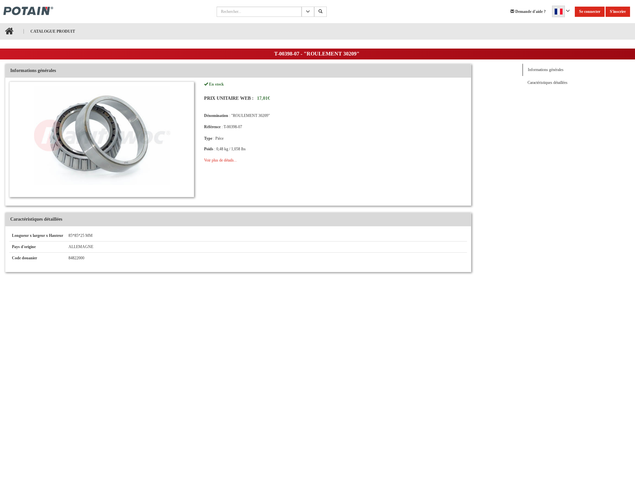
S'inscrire (618, 11)
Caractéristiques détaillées (548, 82)
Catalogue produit (52, 31)
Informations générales (546, 69)
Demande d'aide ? (530, 11)
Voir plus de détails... (220, 160)
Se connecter (589, 11)
